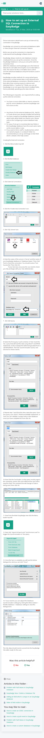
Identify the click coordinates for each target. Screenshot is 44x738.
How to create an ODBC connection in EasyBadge (20, 712)
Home (3, 9)
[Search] (40, 13)
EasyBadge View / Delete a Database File (21, 693)
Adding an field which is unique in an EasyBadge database (23, 698)
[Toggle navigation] (40, 3)
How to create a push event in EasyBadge (21, 716)
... (10, 9)
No (17, 665)
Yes (28, 665)
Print (8, 679)
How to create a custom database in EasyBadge (23, 726)
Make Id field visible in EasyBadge (18, 702)
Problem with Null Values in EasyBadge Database (20, 688)
